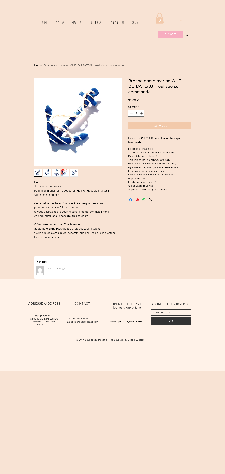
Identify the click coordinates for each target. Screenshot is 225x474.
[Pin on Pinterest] (137, 200)
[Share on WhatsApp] (144, 200)
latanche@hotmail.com (86, 321)
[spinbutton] (136, 113)
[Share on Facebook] (130, 200)
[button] (159, 18)
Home (38, 65)
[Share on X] (151, 200)
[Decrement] (131, 113)
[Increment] (142, 113)
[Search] (186, 34)
